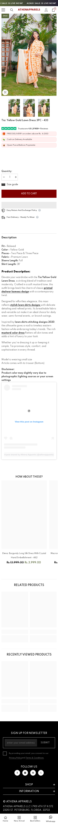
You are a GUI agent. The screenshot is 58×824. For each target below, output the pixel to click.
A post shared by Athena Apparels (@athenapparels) (29, 454)
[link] (14, 632)
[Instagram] (25, 773)
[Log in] (46, 10)
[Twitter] (41, 773)
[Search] (12, 10)
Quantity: (6, 171)
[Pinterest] (33, 773)
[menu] (3, 10)
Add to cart (29, 194)
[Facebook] (17, 773)
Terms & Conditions (35, 758)
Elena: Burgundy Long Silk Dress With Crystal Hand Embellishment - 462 (24, 555)
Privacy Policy (15, 758)
